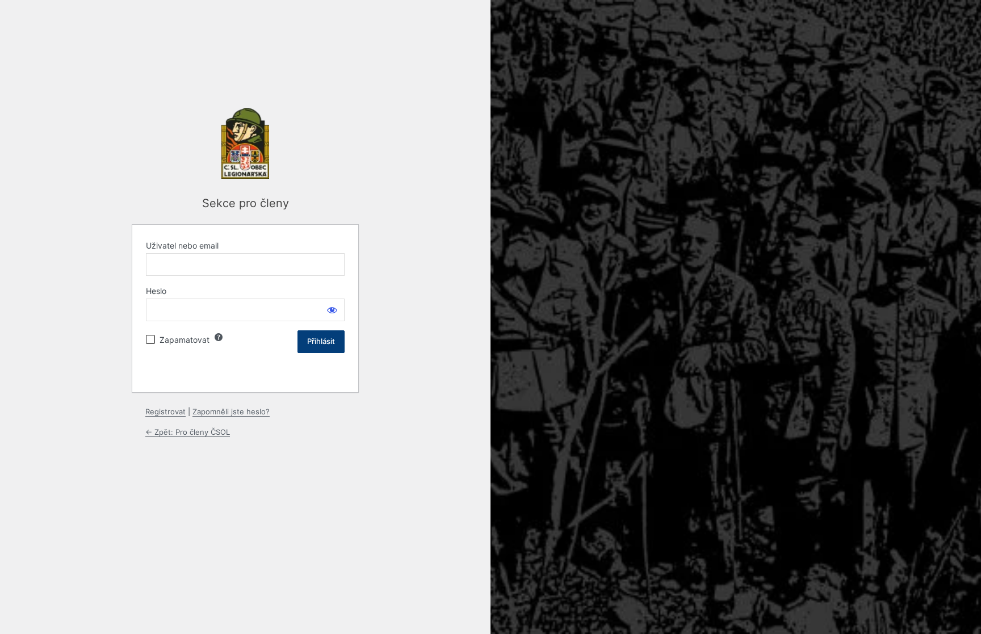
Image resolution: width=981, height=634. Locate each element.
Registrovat (165, 411)
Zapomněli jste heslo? (231, 411)
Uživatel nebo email (182, 245)
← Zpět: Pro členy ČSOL (187, 431)
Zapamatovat (184, 340)
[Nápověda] (218, 337)
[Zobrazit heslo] (332, 310)
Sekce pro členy (245, 203)
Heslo (156, 291)
